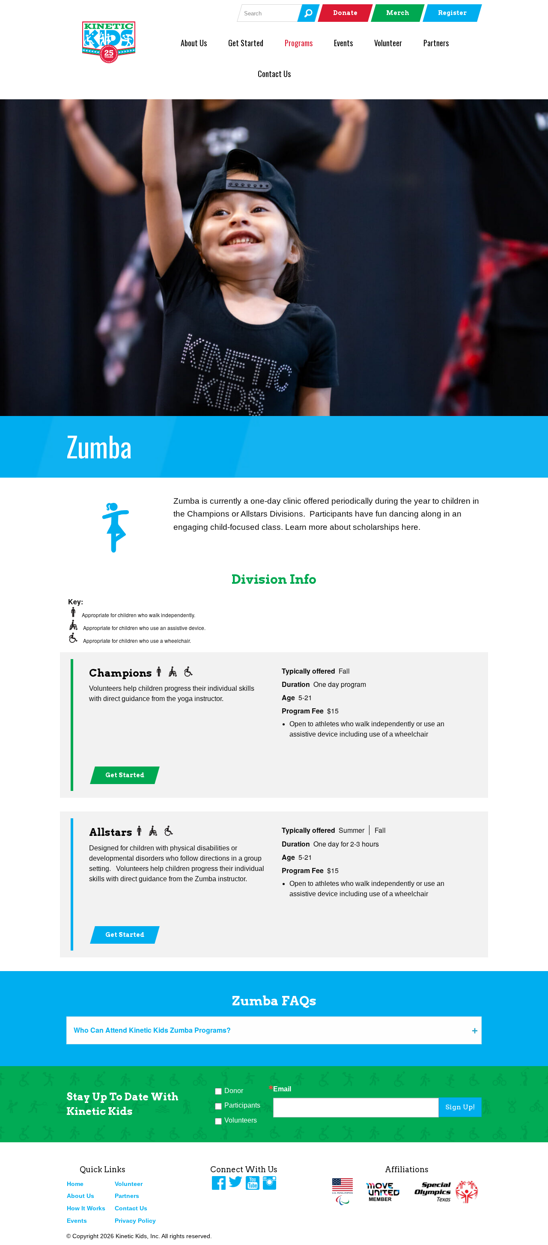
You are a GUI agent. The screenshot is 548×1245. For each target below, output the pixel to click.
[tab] (274, 1030)
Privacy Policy (135, 1221)
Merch (397, 12)
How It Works (86, 1208)
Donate (345, 12)
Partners (436, 42)
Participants (242, 1105)
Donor (233, 1090)
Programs (299, 42)
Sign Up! (460, 1107)
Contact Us (274, 73)
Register (452, 12)
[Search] (308, 13)
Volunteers (240, 1120)
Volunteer (388, 42)
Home (75, 1184)
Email (282, 1089)
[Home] (123, 42)
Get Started (245, 42)
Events (343, 42)
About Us (194, 42)
